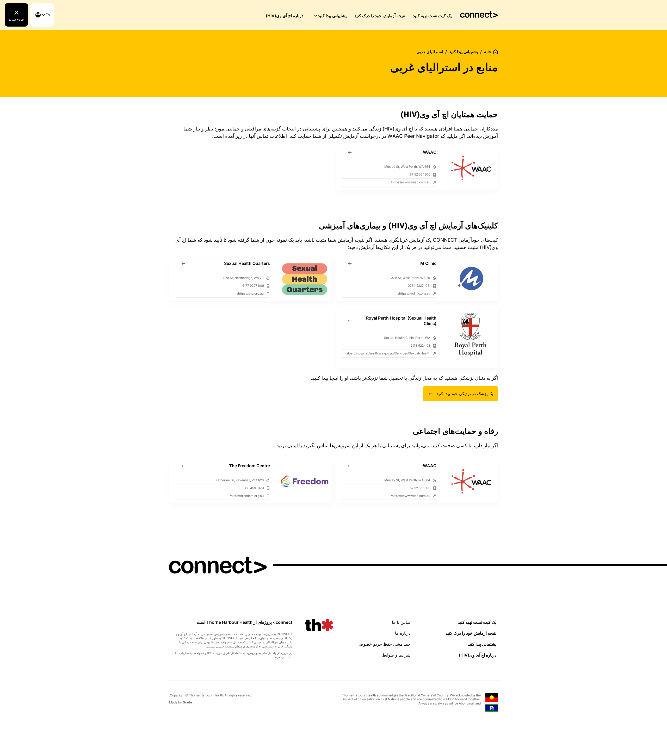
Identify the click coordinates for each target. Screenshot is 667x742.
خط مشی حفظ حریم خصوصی (383, 644)
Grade (187, 702)
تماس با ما (401, 622)
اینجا (334, 378)
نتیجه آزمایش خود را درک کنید (379, 15)
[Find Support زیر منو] (316, 16)
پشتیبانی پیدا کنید (332, 15)
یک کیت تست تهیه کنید (432, 15)
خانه (487, 51)
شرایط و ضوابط (396, 655)
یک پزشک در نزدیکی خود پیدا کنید (464, 393)
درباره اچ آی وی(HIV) (284, 15)
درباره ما (402, 633)
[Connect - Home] (479, 14)
